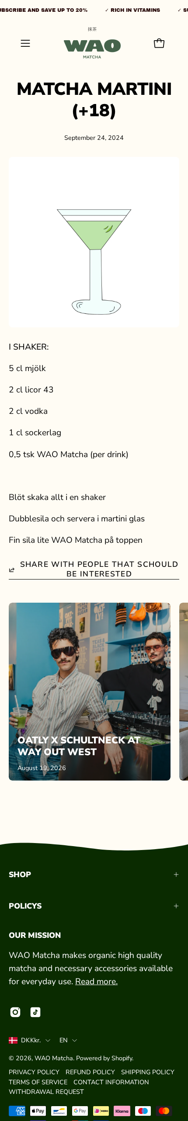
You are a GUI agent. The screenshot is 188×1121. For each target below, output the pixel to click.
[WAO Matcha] (92, 43)
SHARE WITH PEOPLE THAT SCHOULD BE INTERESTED (99, 569)
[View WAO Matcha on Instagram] (15, 1012)
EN (63, 1040)
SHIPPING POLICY (147, 1072)
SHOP (20, 874)
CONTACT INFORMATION (111, 1082)
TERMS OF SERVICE (38, 1082)
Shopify (121, 1058)
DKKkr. (31, 1040)
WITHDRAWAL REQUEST (46, 1091)
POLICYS (25, 906)
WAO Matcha (54, 1058)
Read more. (96, 981)
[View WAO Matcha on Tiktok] (35, 1012)
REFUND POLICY (90, 1072)
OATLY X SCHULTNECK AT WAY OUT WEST (78, 746)
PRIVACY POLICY (34, 1072)
